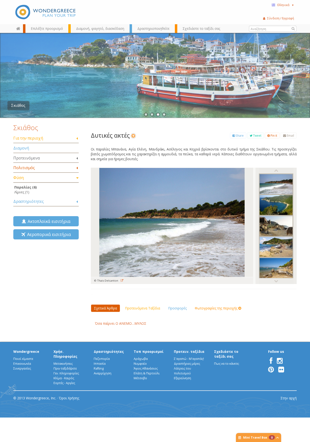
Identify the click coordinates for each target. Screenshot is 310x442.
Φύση (18, 177)
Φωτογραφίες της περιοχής (216, 308)
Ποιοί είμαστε (23, 359)
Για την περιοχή (28, 138)
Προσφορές (177, 308)
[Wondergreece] (46, 12)
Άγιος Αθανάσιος (146, 368)
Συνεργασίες (22, 368)
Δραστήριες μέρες (187, 364)
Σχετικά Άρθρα (105, 308)
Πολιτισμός (24, 167)
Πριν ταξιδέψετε (65, 368)
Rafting (99, 368)
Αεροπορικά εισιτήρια (48, 234)
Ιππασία (100, 364)
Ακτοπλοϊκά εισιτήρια (47, 221)
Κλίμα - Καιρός (64, 378)
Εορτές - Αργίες (64, 383)
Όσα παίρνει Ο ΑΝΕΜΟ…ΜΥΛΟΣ (120, 323)
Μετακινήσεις (63, 364)
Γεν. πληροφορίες (66, 373)
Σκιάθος (18, 105)
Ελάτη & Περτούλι (147, 373)
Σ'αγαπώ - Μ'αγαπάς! (189, 359)
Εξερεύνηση (182, 378)
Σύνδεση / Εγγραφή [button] (280, 18)
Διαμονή (21, 148)
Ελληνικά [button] (285, 5)
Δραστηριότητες (28, 201)
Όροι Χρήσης (69, 398)
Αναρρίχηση (102, 373)
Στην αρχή (288, 398)
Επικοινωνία (22, 364)
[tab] (46, 138)
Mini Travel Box (258, 437)
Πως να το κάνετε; (226, 364)
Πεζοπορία (102, 359)
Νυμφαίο (140, 364)
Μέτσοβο (140, 378)
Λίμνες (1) (21, 192)
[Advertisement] (46, 282)
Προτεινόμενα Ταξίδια (142, 308)
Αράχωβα (141, 359)
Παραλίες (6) (25, 187)
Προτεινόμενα (26, 158)
